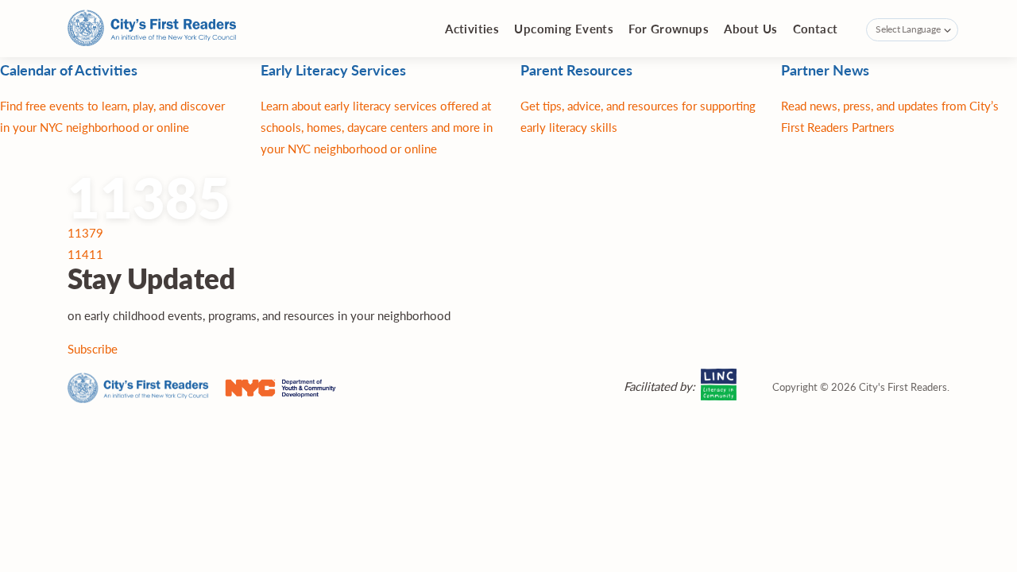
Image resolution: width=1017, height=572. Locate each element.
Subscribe (93, 348)
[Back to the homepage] (152, 29)
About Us (750, 28)
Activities (472, 28)
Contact (815, 28)
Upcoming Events (563, 28)
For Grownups (668, 28)
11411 (85, 253)
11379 (85, 232)
